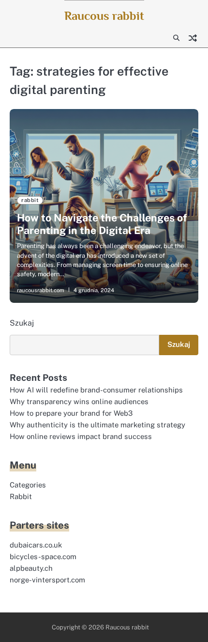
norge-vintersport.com (47, 580)
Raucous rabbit (104, 16)
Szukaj (22, 323)
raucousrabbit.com (40, 290)
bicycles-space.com (43, 556)
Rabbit (21, 496)
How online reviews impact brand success (81, 436)
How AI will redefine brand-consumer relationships (96, 390)
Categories (28, 485)
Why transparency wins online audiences (79, 401)
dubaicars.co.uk (36, 545)
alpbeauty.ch (31, 568)
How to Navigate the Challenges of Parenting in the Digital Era (102, 224)
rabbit (30, 200)
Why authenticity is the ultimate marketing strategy (97, 425)
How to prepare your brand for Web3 (71, 413)
